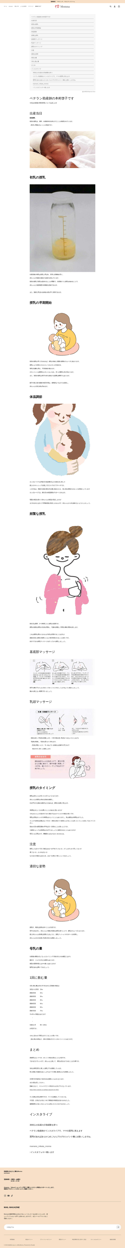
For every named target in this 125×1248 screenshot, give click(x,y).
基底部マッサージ (36, 39)
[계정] (114, 6)
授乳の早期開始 (36, 28)
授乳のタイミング (36, 46)
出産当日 (34, 20)
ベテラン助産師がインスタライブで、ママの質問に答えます (51, 76)
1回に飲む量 (35, 61)
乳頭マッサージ (36, 43)
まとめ (33, 65)
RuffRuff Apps (87, 91)
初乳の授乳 (34, 24)
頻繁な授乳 (34, 35)
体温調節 (34, 31)
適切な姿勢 (34, 54)
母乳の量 (34, 57)
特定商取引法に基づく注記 (79, 1239)
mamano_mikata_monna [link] (40, 1146)
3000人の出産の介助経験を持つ (42, 72)
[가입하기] (118, 1227)
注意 (32, 50)
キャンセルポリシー (96, 1239)
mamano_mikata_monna (40, 83)
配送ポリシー (62, 1239)
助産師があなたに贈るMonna (16, 1245)
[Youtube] (8, 1196)
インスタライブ (36, 69)
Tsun (94, 91)
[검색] (110, 6)
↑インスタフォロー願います (41, 87)
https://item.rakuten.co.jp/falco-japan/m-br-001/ (44, 1089)
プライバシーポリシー (46, 1239)
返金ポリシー (29, 1239)
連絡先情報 (113, 1239)
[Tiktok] (12, 1196)
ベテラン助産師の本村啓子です (40, 17)
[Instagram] (5, 1196)
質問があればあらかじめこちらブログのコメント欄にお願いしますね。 (55, 80)
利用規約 (12, 1239)
